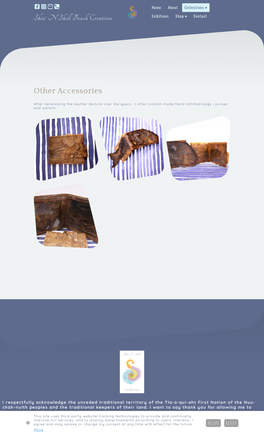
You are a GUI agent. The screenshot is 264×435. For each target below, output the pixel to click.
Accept (213, 423)
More (38, 430)
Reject (231, 423)
